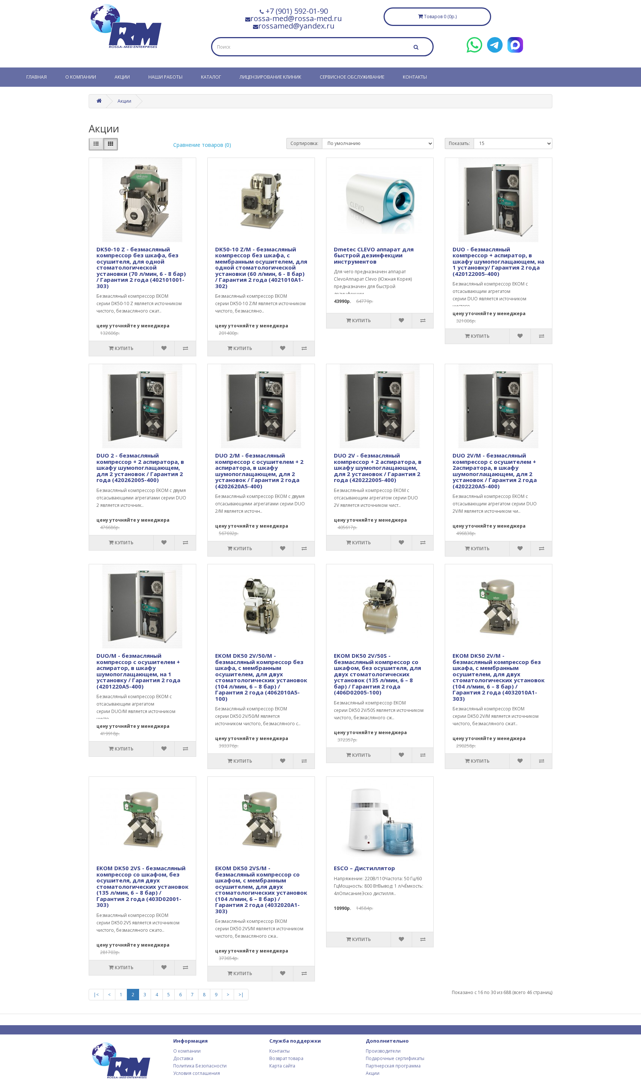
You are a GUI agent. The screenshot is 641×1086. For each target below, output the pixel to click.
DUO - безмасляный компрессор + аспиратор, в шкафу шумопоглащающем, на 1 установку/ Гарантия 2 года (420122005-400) (498, 261)
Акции (122, 77)
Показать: (459, 143)
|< (96, 994)
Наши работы (165, 77)
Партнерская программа (393, 1066)
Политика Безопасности (200, 1066)
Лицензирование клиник (270, 77)
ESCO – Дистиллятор (364, 868)
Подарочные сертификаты (395, 1058)
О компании (80, 77)
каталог (211, 77)
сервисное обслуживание (352, 77)
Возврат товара (286, 1058)
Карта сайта (282, 1066)
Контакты (415, 77)
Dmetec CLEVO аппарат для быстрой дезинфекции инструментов (374, 255)
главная (36, 77)
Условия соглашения (196, 1073)
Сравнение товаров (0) (202, 144)
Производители (383, 1051)
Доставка (183, 1058)
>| (241, 994)
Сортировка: (304, 143)
